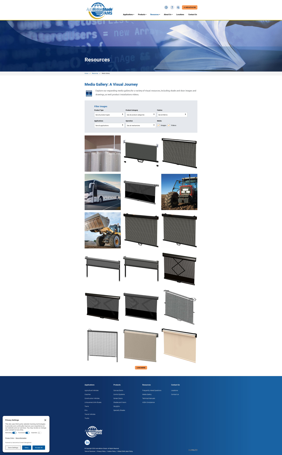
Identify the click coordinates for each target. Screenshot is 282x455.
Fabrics (159, 110)
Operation (129, 121)
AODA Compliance (148, 402)
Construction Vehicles (92, 398)
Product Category (132, 110)
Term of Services (90, 451)
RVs (86, 410)
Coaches (88, 394)
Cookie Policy (111, 451)
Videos (173, 125)
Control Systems (119, 394)
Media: (159, 121)
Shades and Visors (119, 402)
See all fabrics (163, 115)
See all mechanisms (133, 125)
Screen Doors (117, 398)
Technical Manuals (148, 398)
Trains (87, 406)
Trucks (87, 418)
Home (86, 73)
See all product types (103, 115)
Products (141, 14)
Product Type (99, 110)
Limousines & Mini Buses (93, 402)
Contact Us (192, 14)
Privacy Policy (101, 451)
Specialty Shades (119, 410)
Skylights (116, 406)
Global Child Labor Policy (125, 451)
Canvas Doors (118, 390)
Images (163, 125)
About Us (167, 14)
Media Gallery (147, 394)
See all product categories (135, 115)
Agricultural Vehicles (91, 390)
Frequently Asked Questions (151, 390)
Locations (180, 14)
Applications (128, 14)
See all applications (102, 125)
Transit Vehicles (90, 414)
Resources (154, 14)
